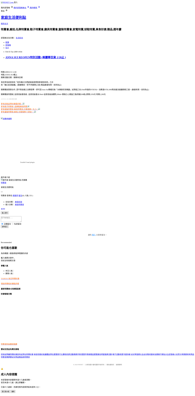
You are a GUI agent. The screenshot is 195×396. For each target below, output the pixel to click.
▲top (3, 208)
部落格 (8, 45)
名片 (7, 48)
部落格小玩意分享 (176, 354)
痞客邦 (15, 196)
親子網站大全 (163, 354)
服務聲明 (119, 364)
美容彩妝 (18, 202)
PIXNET (80, 364)
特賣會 (3, 183)
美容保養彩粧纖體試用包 (44, 354)
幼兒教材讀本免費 (151, 354)
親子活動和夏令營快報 (121, 354)
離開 (13, 391)
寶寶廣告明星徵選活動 (103, 354)
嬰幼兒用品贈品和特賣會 (20, 357)
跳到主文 (4, 24)
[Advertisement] (27, 64)
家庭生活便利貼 (13, 17)
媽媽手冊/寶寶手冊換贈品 (84, 354)
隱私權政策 (110, 364)
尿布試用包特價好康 (25, 354)
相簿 (7, 42)
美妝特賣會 (19, 205)
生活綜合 (19, 38)
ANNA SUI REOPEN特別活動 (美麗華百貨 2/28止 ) (35, 57)
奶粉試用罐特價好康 (9, 354)
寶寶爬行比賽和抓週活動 (64, 354)
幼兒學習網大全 (137, 354)
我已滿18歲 (5, 391)
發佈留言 (5, 227)
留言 (20, 196)
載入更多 (5, 213)
